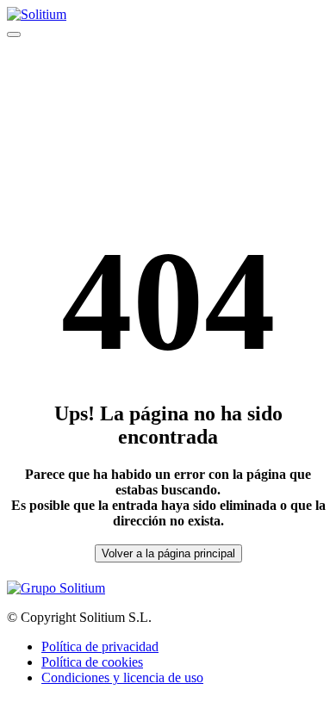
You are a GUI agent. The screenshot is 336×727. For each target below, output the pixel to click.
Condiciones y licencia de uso (122, 677)
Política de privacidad (100, 646)
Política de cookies (92, 662)
